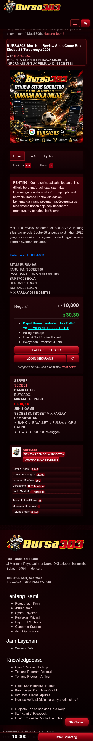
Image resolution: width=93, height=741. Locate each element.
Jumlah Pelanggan (28, 474)
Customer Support (28, 626)
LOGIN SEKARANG (40, 358)
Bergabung (28, 486)
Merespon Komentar (26, 506)
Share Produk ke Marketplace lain (39, 718)
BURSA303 (22, 55)
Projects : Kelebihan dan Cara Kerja (40, 708)
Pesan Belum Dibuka (27, 500)
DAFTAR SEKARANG (46, 350)
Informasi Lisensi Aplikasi (33, 695)
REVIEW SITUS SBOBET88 (48, 327)
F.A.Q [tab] (33, 156)
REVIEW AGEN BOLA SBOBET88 (44, 454)
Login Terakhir (28, 491)
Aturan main (23, 608)
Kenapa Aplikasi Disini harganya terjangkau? (46, 699)
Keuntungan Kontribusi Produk (36, 690)
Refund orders (25, 512)
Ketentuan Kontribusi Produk (35, 685)
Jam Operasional (27, 631)
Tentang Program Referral (33, 671)
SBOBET (20, 385)
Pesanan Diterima (26, 480)
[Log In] (85, 23)
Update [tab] (49, 156)
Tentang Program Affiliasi (32, 676)
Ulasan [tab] (45, 165)
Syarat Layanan (26, 612)
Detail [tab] (17, 156)
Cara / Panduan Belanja (31, 667)
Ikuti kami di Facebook (31, 713)
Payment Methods (28, 622)
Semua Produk (25, 469)
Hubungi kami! (54, 33)
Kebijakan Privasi (27, 617)
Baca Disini (69, 367)
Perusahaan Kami (27, 603)
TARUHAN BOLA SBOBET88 (41, 459)
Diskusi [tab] (21, 165)
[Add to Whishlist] (73, 358)
